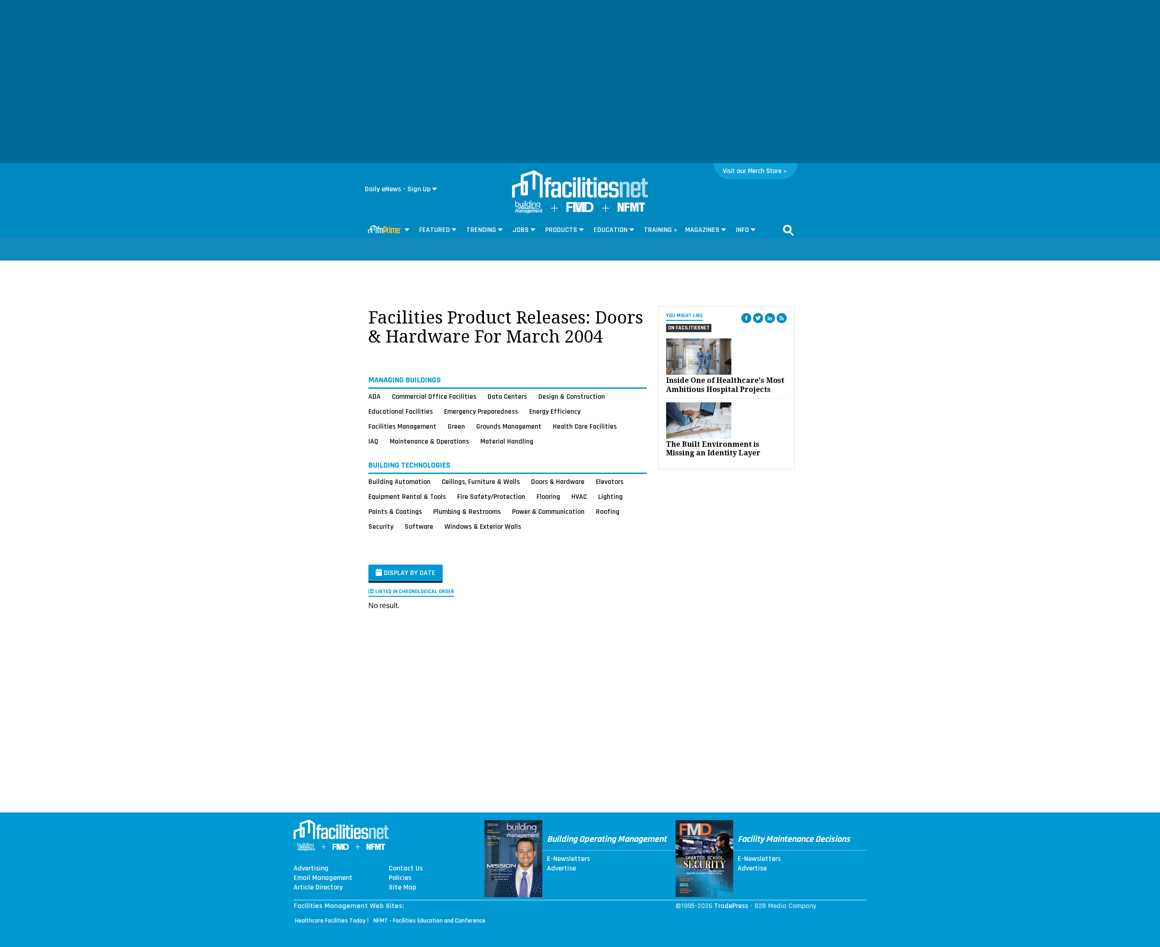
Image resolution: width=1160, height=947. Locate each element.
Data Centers (507, 396)
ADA (374, 396)
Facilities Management (402, 426)
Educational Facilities (400, 411)
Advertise (561, 868)
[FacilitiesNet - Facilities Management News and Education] (580, 184)
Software (419, 526)
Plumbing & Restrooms (467, 511)
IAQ (373, 441)
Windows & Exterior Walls (483, 526)
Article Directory (318, 887)
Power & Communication (548, 511)
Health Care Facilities (585, 426)
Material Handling (506, 441)
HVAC (579, 496)
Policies (400, 878)
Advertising (311, 868)
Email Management (323, 878)
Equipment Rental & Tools (407, 496)
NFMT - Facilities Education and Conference (429, 921)
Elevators (610, 481)
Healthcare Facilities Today (330, 921)
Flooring (548, 496)
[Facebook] (746, 318)
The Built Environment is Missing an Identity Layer (713, 448)
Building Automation (399, 481)
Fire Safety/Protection (491, 496)
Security (380, 526)
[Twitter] (758, 318)
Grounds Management (508, 426)
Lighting (610, 496)
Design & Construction (571, 396)
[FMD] (580, 210)
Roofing (607, 511)
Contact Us (406, 868)
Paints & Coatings (395, 511)
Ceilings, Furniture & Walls (481, 481)
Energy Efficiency (554, 411)
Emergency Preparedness (481, 411)
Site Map (402, 887)
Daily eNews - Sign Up (397, 189)
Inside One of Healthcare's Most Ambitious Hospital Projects (725, 384)
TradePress (731, 906)
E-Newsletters (568, 859)
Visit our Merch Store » (755, 171)
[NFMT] (631, 209)
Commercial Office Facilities (434, 396)
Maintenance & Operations (429, 441)
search (788, 230)
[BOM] (528, 211)
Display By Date (408, 573)
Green (456, 426)
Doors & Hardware (558, 481)
